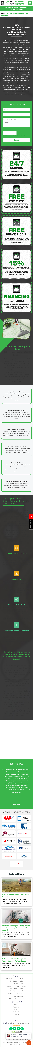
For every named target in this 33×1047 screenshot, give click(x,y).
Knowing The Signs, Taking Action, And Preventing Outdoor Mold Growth (16, 928)
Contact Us (16, 1012)
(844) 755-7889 (17, 9)
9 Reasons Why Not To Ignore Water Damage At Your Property (15, 960)
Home (3, 13)
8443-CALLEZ (24, 7)
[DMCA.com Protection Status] (16, 1031)
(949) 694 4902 (19, 3)
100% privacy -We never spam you (14, 136)
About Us (16, 1007)
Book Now (31, 524)
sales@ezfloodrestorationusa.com (19, 1023)
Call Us (31, 516)
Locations (16, 1009)
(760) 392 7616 (19, 1)
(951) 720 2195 (20, 4)
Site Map (16, 1014)
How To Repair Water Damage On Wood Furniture (15, 896)
